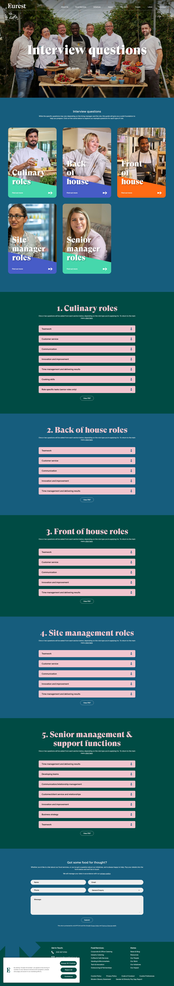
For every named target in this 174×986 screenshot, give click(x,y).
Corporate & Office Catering (101, 952)
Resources (134, 955)
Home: (133, 948)
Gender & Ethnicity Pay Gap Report (129, 979)
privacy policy (105, 874)
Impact (110, 7)
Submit (87, 920)
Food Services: (97, 948)
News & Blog (135, 952)
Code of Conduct (128, 976)
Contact (163, 7)
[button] (8, 970)
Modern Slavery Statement (101, 979)
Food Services (80, 7)
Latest (150, 7)
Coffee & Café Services (99, 958)
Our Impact (134, 968)
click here (89, 318)
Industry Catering (97, 955)
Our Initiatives (135, 965)
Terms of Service (107, 925)
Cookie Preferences (146, 976)
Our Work (124, 7)
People (137, 7)
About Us (64, 7)
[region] (41, 970)
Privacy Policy (95, 925)
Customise (69, 976)
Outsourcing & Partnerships (101, 968)
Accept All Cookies (68, 963)
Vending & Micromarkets (100, 961)
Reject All (68, 970)
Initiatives (97, 7)
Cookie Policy (96, 976)
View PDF (87, 398)
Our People (134, 958)
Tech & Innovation (97, 965)
